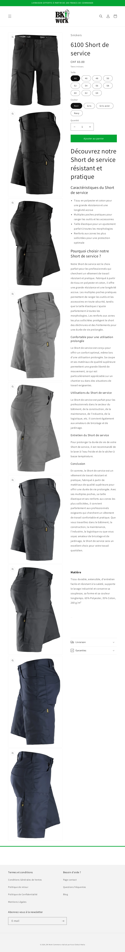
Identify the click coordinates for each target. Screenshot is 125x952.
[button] (9, 16)
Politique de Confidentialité (22, 894)
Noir (76, 105)
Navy (76, 113)
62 (86, 93)
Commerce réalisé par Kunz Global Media (69, 945)
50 (108, 78)
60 (75, 93)
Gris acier (105, 105)
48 (97, 78)
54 (86, 85)
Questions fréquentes (74, 887)
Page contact (70, 879)
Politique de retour (18, 887)
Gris (89, 105)
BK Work (49, 945)
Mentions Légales (17, 901)
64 (97, 93)
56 (97, 85)
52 (75, 85)
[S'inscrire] (63, 921)
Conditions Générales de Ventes (25, 879)
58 (108, 85)
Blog (65, 894)
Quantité (75, 120)
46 (86, 78)
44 (75, 78)
